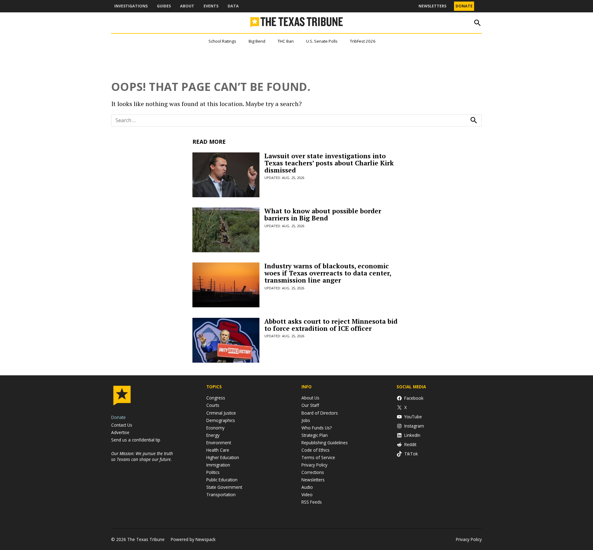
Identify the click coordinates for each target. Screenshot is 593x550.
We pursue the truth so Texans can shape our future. (142, 456)
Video (307, 494)
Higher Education (222, 457)
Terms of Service (318, 457)
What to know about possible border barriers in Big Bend (322, 214)
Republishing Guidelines (324, 443)
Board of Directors (319, 413)
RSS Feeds (311, 502)
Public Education (222, 480)
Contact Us (121, 425)
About (187, 6)
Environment (218, 443)
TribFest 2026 (363, 41)
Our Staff (310, 405)
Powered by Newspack (193, 539)
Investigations (131, 6)
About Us (310, 398)
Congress (215, 398)
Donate (464, 6)
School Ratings (222, 41)
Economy (215, 428)
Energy (213, 435)
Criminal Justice (221, 413)
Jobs (305, 420)
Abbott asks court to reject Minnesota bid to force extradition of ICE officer (330, 325)
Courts (212, 405)
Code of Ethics (315, 450)
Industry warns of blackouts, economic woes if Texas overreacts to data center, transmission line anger (327, 273)
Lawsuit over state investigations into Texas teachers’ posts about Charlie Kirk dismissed (329, 162)
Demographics (220, 420)
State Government (224, 487)
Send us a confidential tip (135, 440)
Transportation (221, 494)
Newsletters (432, 6)
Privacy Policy (314, 465)
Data (233, 6)
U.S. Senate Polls (322, 41)
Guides (164, 6)
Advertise (120, 432)
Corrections (312, 472)
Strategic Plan (314, 435)
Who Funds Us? (316, 428)
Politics (213, 472)
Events (211, 6)
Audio (307, 487)
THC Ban (286, 41)
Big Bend (257, 41)
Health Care (217, 450)
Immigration (218, 465)
